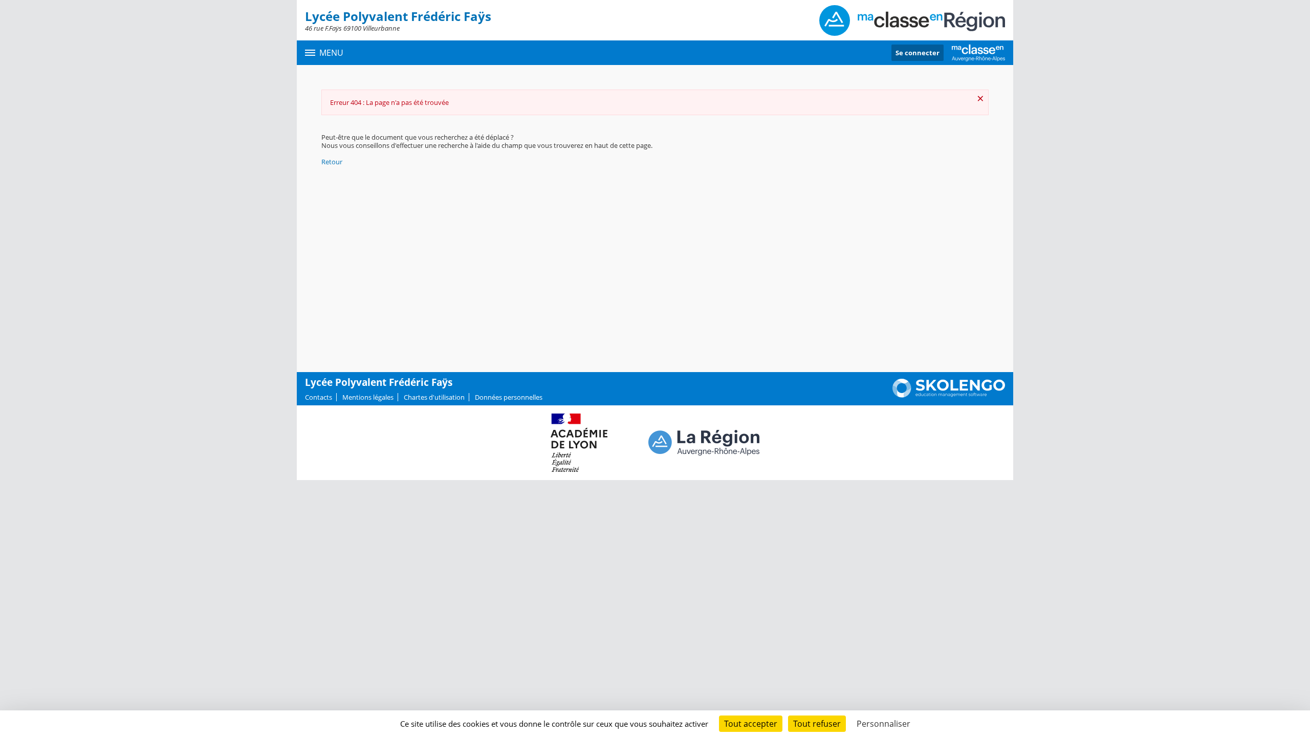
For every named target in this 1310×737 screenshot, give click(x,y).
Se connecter (918, 52)
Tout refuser (817, 723)
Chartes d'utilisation (434, 397)
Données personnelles (508, 397)
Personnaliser (883, 723)
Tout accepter (750, 723)
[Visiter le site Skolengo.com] (948, 395)
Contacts (318, 397)
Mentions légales (368, 397)
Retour (331, 161)
